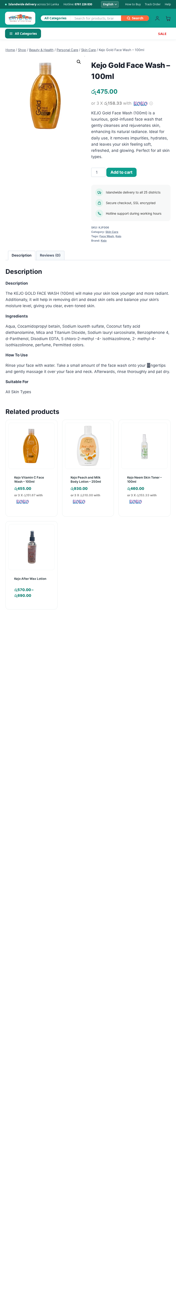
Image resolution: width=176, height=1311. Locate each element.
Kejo (118, 236)
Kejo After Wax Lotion (30, 578)
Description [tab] (22, 255)
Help (168, 4)
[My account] (157, 18)
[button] (79, 62)
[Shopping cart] (168, 18)
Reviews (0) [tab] (50, 255)
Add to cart (121, 172)
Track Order (153, 4)
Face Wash (106, 236)
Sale (162, 33)
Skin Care (111, 232)
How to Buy (133, 4)
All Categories (26, 33)
